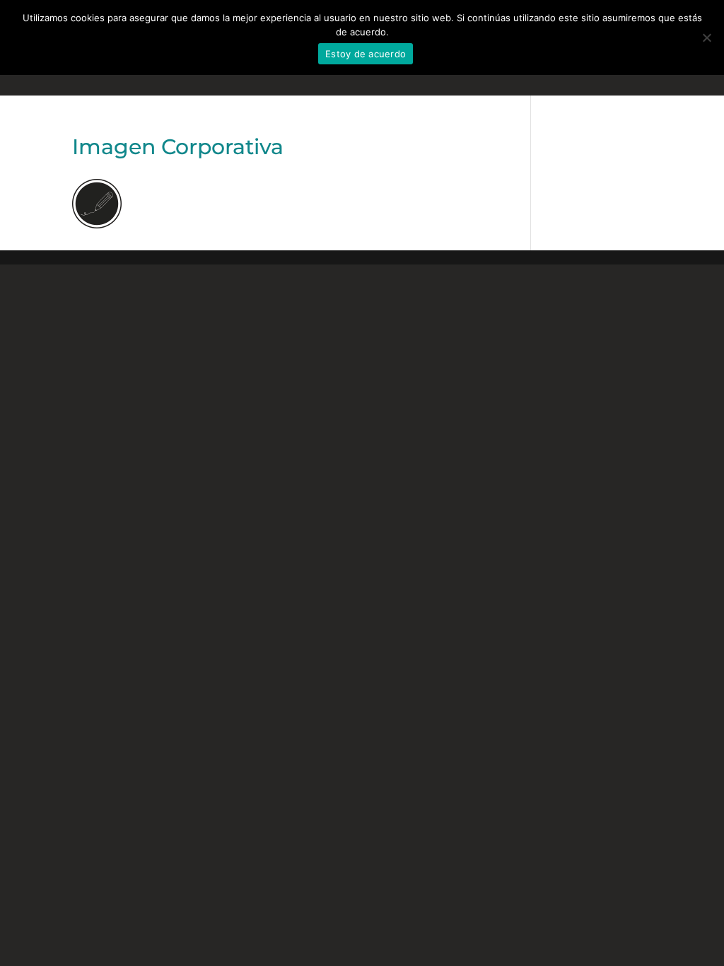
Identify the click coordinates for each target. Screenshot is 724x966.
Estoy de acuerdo (365, 53)
